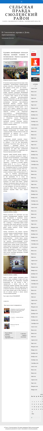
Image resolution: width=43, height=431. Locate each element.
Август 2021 (34, 287)
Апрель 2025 (34, 141)
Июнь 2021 (33, 293)
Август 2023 (34, 207)
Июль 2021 (33, 290)
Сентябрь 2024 (34, 164)
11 (34, 404)
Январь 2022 (34, 270)
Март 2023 (33, 224)
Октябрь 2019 (34, 360)
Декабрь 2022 (34, 234)
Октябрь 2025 (34, 121)
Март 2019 (33, 383)
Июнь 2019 (33, 373)
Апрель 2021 (34, 300)
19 (36, 406)
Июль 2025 (33, 131)
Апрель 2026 (34, 101)
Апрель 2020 (34, 340)
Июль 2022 (33, 250)
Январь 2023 (34, 231)
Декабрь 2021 (34, 274)
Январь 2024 (34, 191)
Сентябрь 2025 (34, 125)
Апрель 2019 (34, 380)
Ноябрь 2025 (34, 118)
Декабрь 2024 (34, 154)
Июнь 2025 (33, 135)
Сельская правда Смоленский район (21, 13)
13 (38, 404)
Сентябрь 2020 (35, 323)
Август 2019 (34, 366)
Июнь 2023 (33, 214)
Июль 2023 (33, 211)
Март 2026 (33, 105)
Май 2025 (33, 138)
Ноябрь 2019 (34, 356)
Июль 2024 (33, 171)
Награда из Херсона (14, 324)
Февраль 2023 (34, 227)
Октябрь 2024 (34, 161)
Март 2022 (33, 264)
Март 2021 (33, 303)
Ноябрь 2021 (34, 277)
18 (34, 406)
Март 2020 (33, 343)
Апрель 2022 (34, 260)
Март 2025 (33, 144)
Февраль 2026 (34, 108)
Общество (6, 301)
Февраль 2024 (34, 187)
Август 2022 (34, 247)
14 (40, 404)
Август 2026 (34, 88)
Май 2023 (33, 217)
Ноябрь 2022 (34, 237)
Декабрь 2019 (34, 353)
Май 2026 (33, 98)
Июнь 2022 (33, 254)
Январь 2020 (34, 350)
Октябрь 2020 (34, 320)
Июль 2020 (34, 330)
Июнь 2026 (33, 95)
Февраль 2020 (34, 346)
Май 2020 (33, 336)
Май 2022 (33, 257)
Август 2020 (34, 327)
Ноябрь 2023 (34, 197)
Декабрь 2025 (34, 115)
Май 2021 (33, 297)
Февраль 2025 (34, 148)
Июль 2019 (33, 370)
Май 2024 (33, 178)
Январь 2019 (34, 389)
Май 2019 (33, 376)
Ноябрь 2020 (34, 317)
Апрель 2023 (34, 221)
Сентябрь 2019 (34, 363)
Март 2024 (33, 184)
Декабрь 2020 (34, 313)
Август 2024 (34, 168)
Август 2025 (34, 128)
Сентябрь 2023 (34, 204)
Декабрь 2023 (34, 194)
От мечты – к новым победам (16, 317)
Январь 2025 (34, 151)
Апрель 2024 (34, 181)
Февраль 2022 (34, 267)
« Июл (32, 414)
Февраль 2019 (34, 386)
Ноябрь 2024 (34, 158)
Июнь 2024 (33, 174)
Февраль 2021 (34, 307)
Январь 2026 (34, 111)
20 (38, 406)
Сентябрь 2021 (34, 284)
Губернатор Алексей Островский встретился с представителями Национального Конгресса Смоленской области (17, 311)
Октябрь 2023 (34, 201)
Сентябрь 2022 (34, 244)
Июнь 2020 (34, 333)
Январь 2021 (34, 310)
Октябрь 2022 (34, 240)
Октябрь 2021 (34, 280)
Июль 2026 (33, 91)
